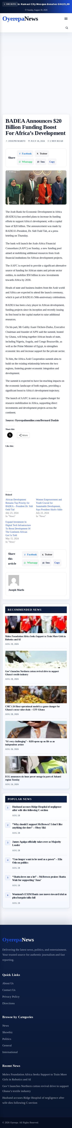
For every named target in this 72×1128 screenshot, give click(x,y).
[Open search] (67, 28)
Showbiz (7, 1032)
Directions (8, 1003)
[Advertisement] (36, 76)
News (5, 1025)
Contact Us (8, 990)
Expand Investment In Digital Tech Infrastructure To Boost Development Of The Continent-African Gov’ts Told (18, 529)
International (10, 1052)
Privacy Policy (11, 996)
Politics (6, 1039)
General (7, 1045)
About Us (8, 983)
